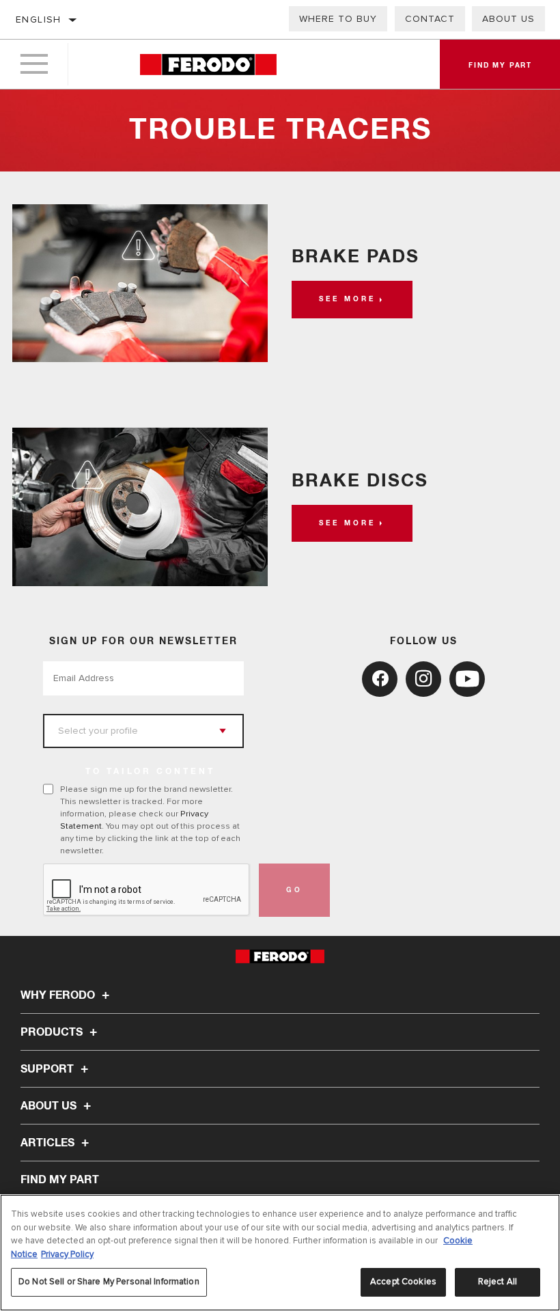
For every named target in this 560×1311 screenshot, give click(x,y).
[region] (280, 1252)
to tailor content (150, 772)
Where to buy (338, 19)
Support (48, 1069)
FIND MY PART (59, 1179)
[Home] (208, 64)
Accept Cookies (403, 1281)
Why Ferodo (59, 995)
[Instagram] (423, 679)
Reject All (497, 1281)
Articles (48, 1142)
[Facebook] (379, 679)
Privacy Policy (67, 1254)
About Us (508, 19)
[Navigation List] (34, 64)
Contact (430, 19)
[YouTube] (467, 679)
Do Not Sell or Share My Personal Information (108, 1281)
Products (52, 1032)
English (38, 19)
